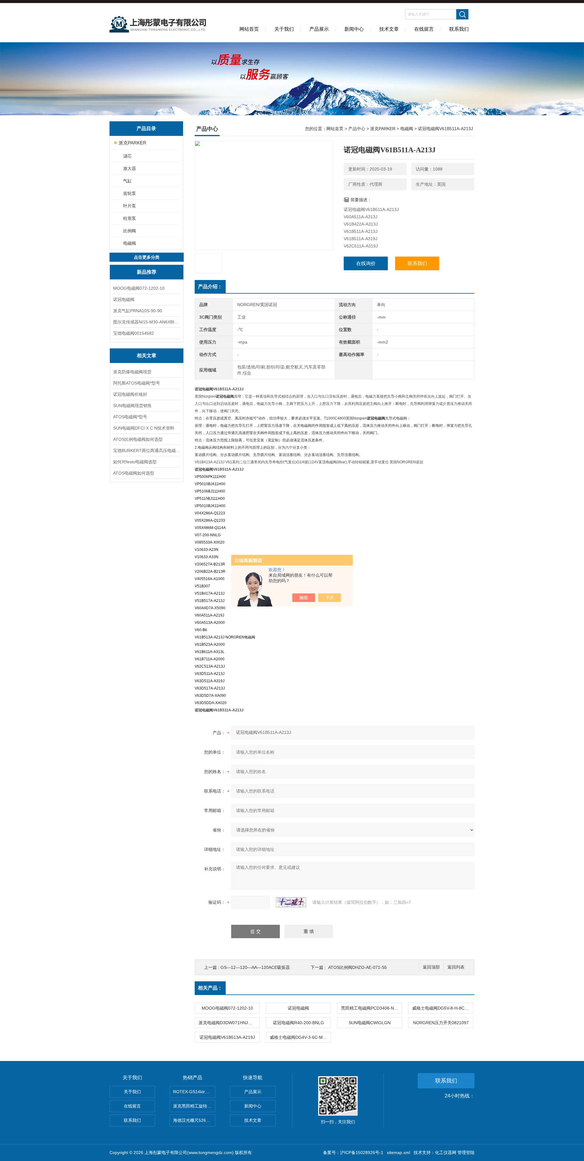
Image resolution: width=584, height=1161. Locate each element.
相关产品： (210, 987)
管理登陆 (465, 1152)
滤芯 (127, 156)
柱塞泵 (129, 218)
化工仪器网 (445, 1152)
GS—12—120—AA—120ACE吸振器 (255, 967)
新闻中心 (354, 29)
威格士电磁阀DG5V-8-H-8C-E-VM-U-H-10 (442, 1008)
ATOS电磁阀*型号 (130, 416)
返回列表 (455, 967)
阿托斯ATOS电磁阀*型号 (136, 383)
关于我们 (284, 29)
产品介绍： (210, 286)
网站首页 (249, 29)
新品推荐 (146, 272)
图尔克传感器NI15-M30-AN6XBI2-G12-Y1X (146, 322)
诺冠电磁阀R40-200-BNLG (298, 1022)
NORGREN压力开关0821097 (441, 1022)
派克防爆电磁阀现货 (132, 371)
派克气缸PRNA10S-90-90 (137, 310)
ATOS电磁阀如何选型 (133, 473)
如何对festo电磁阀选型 (135, 461)
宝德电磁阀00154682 (133, 333)
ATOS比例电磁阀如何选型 (138, 439)
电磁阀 (129, 243)
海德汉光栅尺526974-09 (194, 1120)
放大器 (129, 168)
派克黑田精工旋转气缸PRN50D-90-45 (194, 1106)
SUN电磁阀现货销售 (132, 405)
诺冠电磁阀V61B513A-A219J (227, 1037)
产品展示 (319, 29)
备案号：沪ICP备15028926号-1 (353, 1152)
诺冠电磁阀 (123, 299)
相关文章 (146, 355)
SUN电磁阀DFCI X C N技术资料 (143, 428)
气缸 (127, 180)
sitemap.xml (398, 1152)
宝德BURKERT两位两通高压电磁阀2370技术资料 (146, 450)
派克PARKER (132, 142)
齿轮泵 (129, 193)
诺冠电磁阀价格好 (130, 394)
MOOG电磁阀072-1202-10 (139, 288)
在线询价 (366, 263)
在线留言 (424, 29)
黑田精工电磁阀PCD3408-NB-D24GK (371, 1008)
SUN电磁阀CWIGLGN (370, 1022)
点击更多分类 (146, 257)
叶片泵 (129, 205)
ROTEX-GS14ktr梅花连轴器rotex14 (194, 1091)
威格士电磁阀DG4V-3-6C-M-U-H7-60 (300, 1037)
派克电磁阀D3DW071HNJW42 (228, 1022)
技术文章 (389, 29)
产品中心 (356, 128)
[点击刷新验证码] (291, 902)
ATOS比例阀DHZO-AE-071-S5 (357, 967)
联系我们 (459, 29)
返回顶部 (431, 967)
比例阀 (129, 230)
